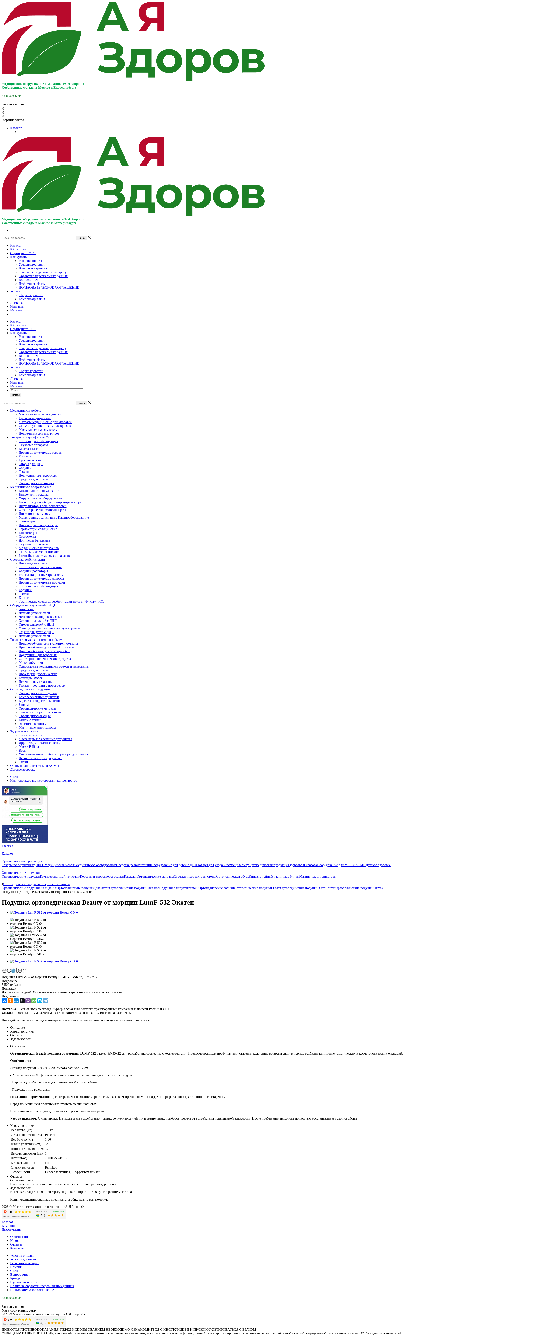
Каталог (16, 128)
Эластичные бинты (285, 876)
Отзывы (16, 1244)
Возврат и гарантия (33, 268)
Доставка (17, 302)
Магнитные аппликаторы (317, 876)
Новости (16, 1240)
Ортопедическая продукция (269, 865)
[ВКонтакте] (4, 1000)
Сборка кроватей (31, 295)
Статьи (15, 1270)
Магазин (16, 310)
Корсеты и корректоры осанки (102, 876)
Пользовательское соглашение (32, 1290)
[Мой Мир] (16, 1000)
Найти (16, 395)
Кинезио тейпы (260, 876)
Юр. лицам (18, 249)
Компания (9, 1226)
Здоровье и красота (303, 865)
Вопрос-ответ (28, 280)
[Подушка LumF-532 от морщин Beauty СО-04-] (45, 912)
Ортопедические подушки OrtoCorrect (307, 888)
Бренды (15, 1278)
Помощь (16, 1267)
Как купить (18, 257)
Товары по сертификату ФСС (23, 865)
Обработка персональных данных (43, 276)
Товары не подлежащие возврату (42, 272)
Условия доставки (32, 264)
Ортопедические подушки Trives (359, 888)
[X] (22, 1000)
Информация (11, 1229)
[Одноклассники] (10, 1000)
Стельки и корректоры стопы (195, 876)
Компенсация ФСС (32, 299)
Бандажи (130, 876)
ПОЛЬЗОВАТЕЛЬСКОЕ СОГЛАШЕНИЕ (49, 287)
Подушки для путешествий (179, 888)
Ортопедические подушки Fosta (257, 888)
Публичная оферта (32, 283)
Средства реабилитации (133, 865)
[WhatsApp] (33, 1000)
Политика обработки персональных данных (42, 1286)
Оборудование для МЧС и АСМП (341, 865)
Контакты (17, 306)
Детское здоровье (378, 865)
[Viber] (28, 1000)
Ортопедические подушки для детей (82, 888)
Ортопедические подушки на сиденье (29, 888)
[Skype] (39, 1000)
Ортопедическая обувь (232, 876)
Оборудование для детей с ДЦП (174, 865)
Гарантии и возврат (24, 1263)
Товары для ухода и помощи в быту (223, 865)
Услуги (15, 291)
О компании (19, 1237)
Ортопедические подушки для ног (134, 888)
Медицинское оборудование (95, 865)
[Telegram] (45, 1000)
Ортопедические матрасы (155, 876)
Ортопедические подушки (21, 876)
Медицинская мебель (60, 865)
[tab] (271, 981)
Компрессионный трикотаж (60, 876)
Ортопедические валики (216, 888)
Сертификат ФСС (23, 253)
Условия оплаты (30, 260)
